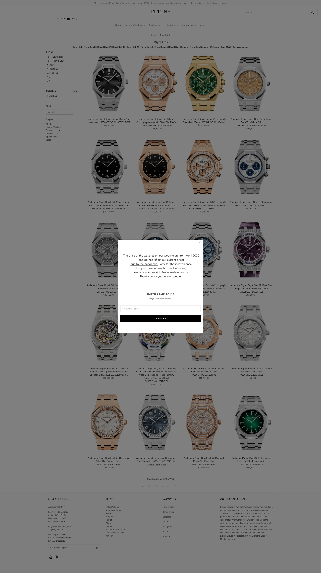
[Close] (199, 242)
